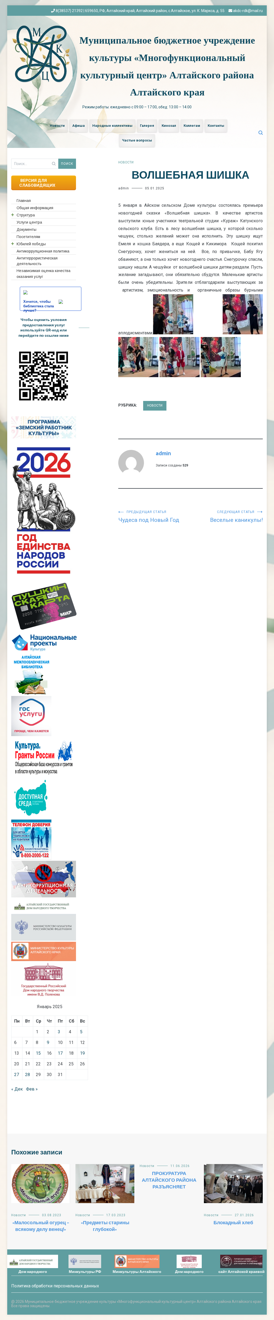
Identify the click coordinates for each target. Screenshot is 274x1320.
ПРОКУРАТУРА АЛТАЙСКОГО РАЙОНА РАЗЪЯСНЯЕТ (169, 1180)
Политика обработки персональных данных (55, 1285)
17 (60, 1053)
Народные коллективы (112, 126)
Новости (57, 126)
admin (123, 188)
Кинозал (169, 126)
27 (16, 1074)
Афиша (78, 126)
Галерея (147, 126)
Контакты (216, 126)
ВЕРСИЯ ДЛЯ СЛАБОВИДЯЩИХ (37, 183)
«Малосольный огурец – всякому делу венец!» (40, 1226)
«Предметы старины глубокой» (105, 1226)
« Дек (17, 1089)
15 (38, 1053)
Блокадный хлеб (233, 1223)
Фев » (32, 1089)
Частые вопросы (137, 140)
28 (27, 1074)
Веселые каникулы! (236, 516)
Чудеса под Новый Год (148, 516)
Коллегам (192, 126)
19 (82, 1053)
